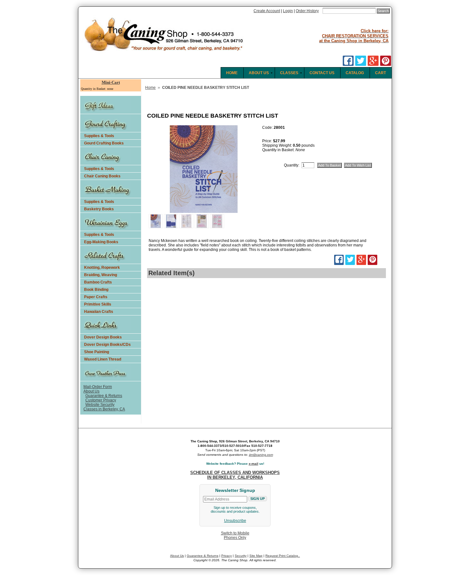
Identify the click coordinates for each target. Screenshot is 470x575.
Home (150, 87)
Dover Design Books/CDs (107, 344)
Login (288, 11)
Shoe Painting (96, 352)
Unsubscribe (235, 520)
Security (241, 555)
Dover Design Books (103, 337)
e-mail (253, 463)
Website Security (99, 404)
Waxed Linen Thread (102, 359)
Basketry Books (99, 209)
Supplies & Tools (99, 136)
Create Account (267, 11)
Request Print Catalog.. (282, 555)
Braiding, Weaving (100, 275)
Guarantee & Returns (103, 395)
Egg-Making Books (101, 242)
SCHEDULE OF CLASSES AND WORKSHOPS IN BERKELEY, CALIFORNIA (235, 475)
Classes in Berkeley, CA (104, 409)
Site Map (255, 555)
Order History (307, 11)
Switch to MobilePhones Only (235, 535)
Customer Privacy (100, 400)
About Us (91, 391)
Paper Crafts (95, 297)
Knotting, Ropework (102, 267)
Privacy (226, 555)
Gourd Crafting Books (104, 143)
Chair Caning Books (102, 176)
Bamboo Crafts (98, 282)
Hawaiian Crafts (98, 311)
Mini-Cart (111, 82)
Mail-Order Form (97, 387)
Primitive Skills (97, 304)
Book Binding (96, 289)
